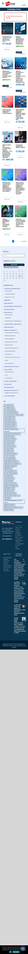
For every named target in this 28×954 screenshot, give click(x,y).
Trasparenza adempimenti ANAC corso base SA (13, 501)
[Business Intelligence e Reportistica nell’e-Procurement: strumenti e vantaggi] (7, 211)
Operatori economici (9, 309)
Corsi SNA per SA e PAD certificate (12, 434)
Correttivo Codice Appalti (10, 381)
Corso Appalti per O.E (9, 436)
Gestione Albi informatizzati (11, 348)
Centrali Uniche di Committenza (11, 332)
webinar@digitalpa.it (7, 536)
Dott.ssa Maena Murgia (9, 458)
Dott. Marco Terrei (8, 448)
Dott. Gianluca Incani (9, 441)
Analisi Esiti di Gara (8, 327)
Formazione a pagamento (10, 466)
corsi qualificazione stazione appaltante (11, 430)
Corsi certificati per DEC (10, 422)
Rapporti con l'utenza (9, 297)
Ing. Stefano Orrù (8, 475)
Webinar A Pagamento (9, 505)
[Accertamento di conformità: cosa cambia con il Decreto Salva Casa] (7, 28)
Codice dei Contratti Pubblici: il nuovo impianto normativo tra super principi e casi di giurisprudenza (21, 222)
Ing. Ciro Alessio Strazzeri (10, 473)
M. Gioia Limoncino (8, 480)
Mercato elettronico (9, 363)
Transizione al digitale (9, 294)
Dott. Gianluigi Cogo (9, 443)
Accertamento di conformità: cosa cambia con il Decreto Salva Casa (6, 39)
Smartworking (8, 290)
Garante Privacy (8, 378)
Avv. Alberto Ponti (8, 405)
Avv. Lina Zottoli (8, 414)
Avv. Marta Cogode (18, 414)
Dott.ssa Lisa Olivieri (9, 456)
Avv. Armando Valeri (9, 407)
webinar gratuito (18, 507)
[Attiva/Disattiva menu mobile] (3, 3)
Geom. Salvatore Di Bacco (10, 471)
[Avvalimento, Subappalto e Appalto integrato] (21, 137)
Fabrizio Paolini (8, 463)
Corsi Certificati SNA (9, 396)
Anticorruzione (7, 312)
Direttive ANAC (8, 314)
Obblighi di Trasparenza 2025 (11, 392)
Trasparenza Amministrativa (10, 390)
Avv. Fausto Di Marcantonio (10, 412)
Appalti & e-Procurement (9, 330)
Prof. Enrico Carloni (9, 490)
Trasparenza (7, 498)
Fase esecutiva (7, 384)
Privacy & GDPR (7, 369)
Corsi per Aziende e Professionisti (12, 324)
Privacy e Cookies (12, 645)
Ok (10, 951)
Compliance (7, 318)
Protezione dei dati (9, 372)
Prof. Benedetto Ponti (9, 488)
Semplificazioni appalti (9, 335)
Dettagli (8, 49)
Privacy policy (16, 951)
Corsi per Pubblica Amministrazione (12, 306)
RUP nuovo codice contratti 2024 (12, 495)
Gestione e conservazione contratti (12, 357)
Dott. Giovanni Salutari (9, 446)
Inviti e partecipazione (9, 351)
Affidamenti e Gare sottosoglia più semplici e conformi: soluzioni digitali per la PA (6, 74)
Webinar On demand (8, 509)
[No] (26, 949)
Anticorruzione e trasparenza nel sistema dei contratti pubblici (7, 111)
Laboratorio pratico (9, 478)
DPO (6, 375)
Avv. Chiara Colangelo (9, 410)
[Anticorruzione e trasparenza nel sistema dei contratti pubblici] (7, 102)
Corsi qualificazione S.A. (10, 427)
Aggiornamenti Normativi (10, 341)
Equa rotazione (8, 354)
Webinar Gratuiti (8, 507)
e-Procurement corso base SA (11, 461)
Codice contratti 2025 (9, 419)
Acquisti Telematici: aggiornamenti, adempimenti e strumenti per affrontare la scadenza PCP (20, 40)
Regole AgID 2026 (8, 303)
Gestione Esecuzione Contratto (11, 366)
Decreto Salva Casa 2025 (10, 439)
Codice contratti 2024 (9, 417)
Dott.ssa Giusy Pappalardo (10, 453)
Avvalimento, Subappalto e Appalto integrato (20, 146)
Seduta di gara (8, 345)
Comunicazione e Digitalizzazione (12, 288)
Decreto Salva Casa (8, 387)
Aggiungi (19, 52)
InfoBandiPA (7, 300)
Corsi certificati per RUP (10, 424)
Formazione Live (8, 468)
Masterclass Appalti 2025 (10, 483)
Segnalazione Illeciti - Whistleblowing (12, 321)
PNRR (6, 360)
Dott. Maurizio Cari (8, 451)
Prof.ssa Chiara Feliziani (10, 493)
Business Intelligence (9, 338)
